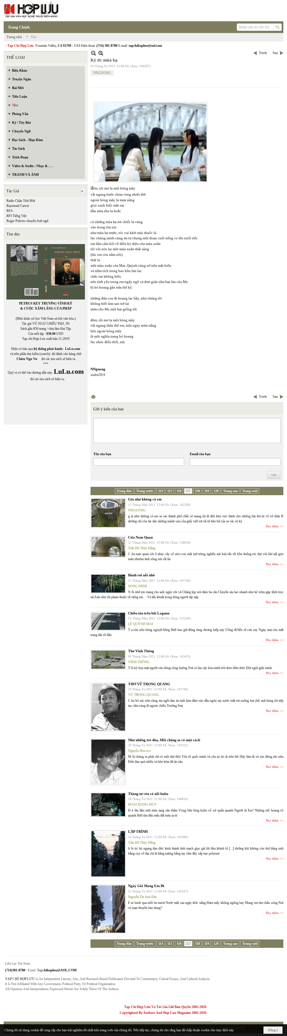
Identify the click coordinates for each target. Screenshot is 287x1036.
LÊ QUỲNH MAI (140, 624)
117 (188, 491)
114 (160, 491)
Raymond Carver (17, 206)
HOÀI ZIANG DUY (142, 804)
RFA (9, 211)
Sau (275, 53)
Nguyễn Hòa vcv (139, 751)
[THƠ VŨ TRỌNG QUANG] (108, 707)
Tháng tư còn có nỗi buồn (148, 794)
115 (169, 491)
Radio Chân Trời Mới (20, 201)
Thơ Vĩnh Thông (141, 651)
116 (179, 491)
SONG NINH (137, 586)
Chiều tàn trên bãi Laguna (149, 613)
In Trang (93, 397)
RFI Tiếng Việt (16, 216)
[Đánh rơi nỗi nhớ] (108, 584)
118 (197, 491)
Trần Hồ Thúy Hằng (141, 548)
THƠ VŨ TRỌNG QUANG (149, 684)
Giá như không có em (145, 499)
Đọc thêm (272, 526)
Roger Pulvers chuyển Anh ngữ (27, 221)
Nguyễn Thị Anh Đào (142, 897)
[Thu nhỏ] (93, 53)
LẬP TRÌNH (138, 831)
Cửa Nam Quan (140, 537)
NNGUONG (102, 73)
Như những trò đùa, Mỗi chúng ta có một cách (164, 740)
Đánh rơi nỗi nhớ (141, 575)
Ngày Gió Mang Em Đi (146, 886)
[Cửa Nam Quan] (108, 547)
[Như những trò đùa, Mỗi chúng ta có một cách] (108, 762)
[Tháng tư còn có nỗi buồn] (108, 804)
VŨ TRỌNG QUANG (143, 695)
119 (206, 491)
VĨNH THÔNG (139, 662)
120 (216, 491)
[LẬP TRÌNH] (108, 853)
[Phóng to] (101, 53)
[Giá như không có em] (108, 513)
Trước (263, 53)
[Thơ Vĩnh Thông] (108, 660)
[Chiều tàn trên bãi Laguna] (108, 621)
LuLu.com (72, 349)
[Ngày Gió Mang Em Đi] (108, 909)
